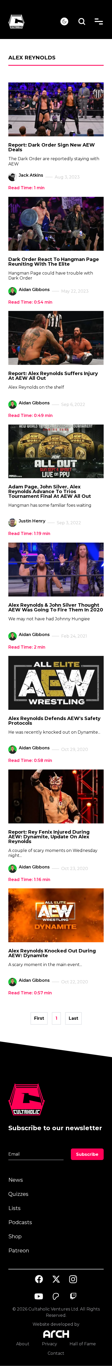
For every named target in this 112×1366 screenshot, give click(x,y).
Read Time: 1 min (26, 187)
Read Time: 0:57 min (30, 992)
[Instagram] (73, 1279)
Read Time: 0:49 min (30, 415)
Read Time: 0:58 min (30, 760)
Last (73, 1018)
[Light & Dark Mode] (64, 21)
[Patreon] (56, 1296)
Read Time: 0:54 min (30, 302)
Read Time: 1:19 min (29, 533)
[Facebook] (39, 1279)
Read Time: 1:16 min (29, 879)
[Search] (82, 21)
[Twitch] (73, 1296)
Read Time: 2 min (26, 647)
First (39, 1018)
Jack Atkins (31, 175)
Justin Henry (32, 520)
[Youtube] (39, 1296)
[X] (56, 1279)
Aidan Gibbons (34, 289)
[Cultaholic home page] (34, 21)
